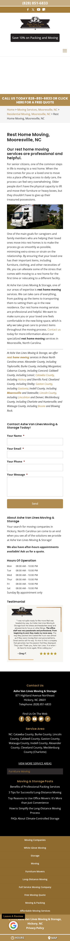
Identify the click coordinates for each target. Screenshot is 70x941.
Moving (35, 863)
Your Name (15, 436)
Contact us (54, 329)
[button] (35, 633)
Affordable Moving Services (35, 910)
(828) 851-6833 (35, 2)
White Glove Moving (35, 847)
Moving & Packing (35, 902)
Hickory (22, 379)
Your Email (15, 448)
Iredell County (39, 743)
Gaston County (44, 384)
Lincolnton (24, 397)
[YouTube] (38, 9)
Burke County (43, 734)
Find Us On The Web (35, 714)
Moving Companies (35, 839)
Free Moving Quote (35, 894)
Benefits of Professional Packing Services (35, 786)
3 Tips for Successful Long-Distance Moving (35, 792)
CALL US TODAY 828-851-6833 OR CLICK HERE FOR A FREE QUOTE (35, 100)
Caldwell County (30, 738)
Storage (35, 855)
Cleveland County (31, 747)
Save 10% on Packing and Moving (35, 38)
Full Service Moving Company (35, 887)
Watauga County (19, 743)
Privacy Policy (35, 928)
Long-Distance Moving (35, 879)
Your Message (17, 474)
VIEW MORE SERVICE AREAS (35, 763)
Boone (41, 406)
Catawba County (44, 375)
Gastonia (23, 388)
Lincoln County (48, 393)
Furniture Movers (35, 871)
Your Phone (16, 461)
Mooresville (14, 393)
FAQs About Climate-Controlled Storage (35, 818)
